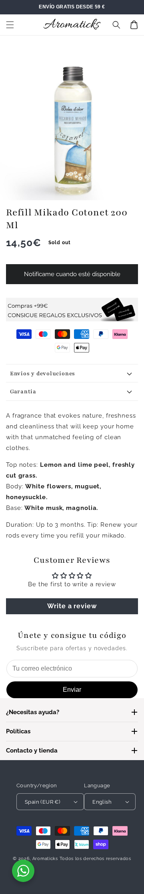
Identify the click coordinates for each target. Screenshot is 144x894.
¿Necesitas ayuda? (32, 712)
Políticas (18, 731)
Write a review (72, 606)
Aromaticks (45, 858)
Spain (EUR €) (42, 802)
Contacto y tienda (32, 750)
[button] (10, 25)
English (102, 802)
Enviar (72, 689)
